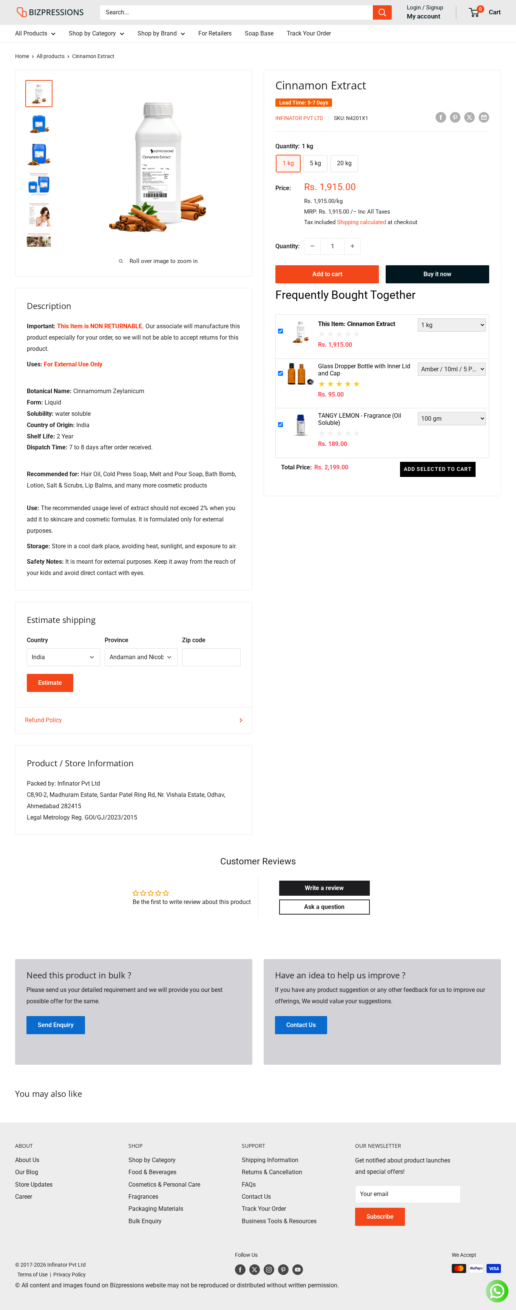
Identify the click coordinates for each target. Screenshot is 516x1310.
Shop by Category (92, 33)
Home (22, 56)
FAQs (249, 1184)
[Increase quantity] (352, 246)
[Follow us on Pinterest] (283, 1269)
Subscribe (380, 1216)
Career (23, 1196)
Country (37, 640)
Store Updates (34, 1184)
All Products (31, 33)
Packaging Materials (155, 1208)
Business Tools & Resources (279, 1221)
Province (116, 640)
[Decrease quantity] (312, 246)
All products (51, 56)
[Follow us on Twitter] (254, 1269)
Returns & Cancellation (272, 1172)
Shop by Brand (157, 33)
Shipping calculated (361, 221)
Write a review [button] (324, 888)
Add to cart (327, 273)
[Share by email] (484, 117)
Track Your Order (309, 33)
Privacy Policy (69, 1275)
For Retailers (215, 33)
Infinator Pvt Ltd (299, 118)
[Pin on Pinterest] (455, 117)
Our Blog (26, 1172)
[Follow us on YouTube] (297, 1269)
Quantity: (287, 245)
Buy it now (437, 273)
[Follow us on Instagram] (269, 1269)
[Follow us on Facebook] (240, 1269)
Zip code (193, 640)
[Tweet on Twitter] (469, 117)
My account (423, 16)
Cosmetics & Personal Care (164, 1184)
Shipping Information (270, 1160)
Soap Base (259, 33)
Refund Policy (43, 720)
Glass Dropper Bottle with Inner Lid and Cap (364, 370)
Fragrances (143, 1196)
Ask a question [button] (324, 906)
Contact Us (256, 1196)
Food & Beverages (152, 1172)
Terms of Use (31, 1275)
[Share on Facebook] (441, 117)
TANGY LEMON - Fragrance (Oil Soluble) (359, 419)
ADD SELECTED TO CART (438, 469)
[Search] (382, 12)
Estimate (50, 682)
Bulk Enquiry (145, 1221)
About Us (27, 1160)
